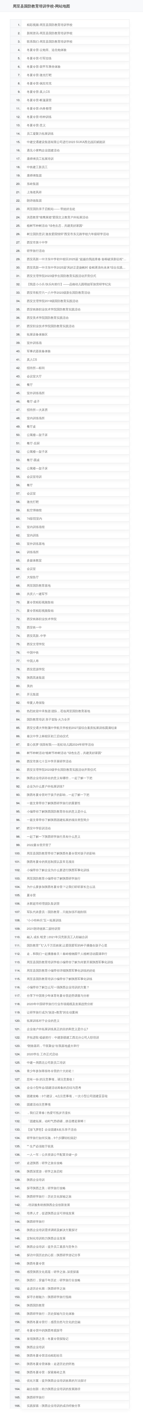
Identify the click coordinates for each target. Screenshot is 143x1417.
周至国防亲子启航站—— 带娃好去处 (51, 209)
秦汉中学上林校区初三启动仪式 (48, 736)
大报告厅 (33, 577)
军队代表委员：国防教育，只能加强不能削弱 (56, 912)
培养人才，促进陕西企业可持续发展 (50, 1213)
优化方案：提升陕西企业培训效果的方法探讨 (56, 1380)
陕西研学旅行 (36, 1221)
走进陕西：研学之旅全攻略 (45, 1163)
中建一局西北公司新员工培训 (46, 1062)
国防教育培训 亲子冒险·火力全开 (48, 719)
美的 (30, 686)
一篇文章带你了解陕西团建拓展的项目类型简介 (58, 820)
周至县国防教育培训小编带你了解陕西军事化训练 (59, 979)
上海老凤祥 (34, 192)
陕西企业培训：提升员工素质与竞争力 (52, 1246)
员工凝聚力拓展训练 (40, 133)
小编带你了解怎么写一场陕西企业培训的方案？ (58, 987)
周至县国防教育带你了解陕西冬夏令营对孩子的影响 (61, 853)
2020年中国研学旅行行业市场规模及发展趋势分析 (60, 1004)
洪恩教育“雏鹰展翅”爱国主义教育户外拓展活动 (57, 217)
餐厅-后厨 (33, 443)
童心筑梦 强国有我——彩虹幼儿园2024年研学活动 (60, 744)
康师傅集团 (34, 175)
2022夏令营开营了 (39, 845)
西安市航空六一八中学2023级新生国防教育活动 (58, 292)
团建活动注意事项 (39, 1104)
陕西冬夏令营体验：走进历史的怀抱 (50, 1364)
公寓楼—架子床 (37, 435)
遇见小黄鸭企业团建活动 (43, 150)
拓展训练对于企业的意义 (43, 1020)
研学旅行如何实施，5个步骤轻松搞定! (52, 1138)
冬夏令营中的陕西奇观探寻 (45, 1330)
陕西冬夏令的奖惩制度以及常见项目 (50, 861)
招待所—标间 (36, 368)
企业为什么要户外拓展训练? (45, 786)
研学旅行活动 (36, 250)
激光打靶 (33, 502)
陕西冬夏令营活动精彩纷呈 (45, 1355)
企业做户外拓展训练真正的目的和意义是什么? (57, 1029)
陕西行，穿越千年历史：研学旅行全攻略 (53, 1280)
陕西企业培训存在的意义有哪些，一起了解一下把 (59, 778)
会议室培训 (34, 476)
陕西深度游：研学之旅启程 (45, 1171)
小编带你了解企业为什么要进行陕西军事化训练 (58, 870)
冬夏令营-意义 (36, 125)
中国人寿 (33, 661)
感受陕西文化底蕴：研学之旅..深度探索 (53, 1272)
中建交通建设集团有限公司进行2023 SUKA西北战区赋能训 (66, 142)
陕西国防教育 (36, 1305)
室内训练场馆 (36, 527)
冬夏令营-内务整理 (39, 108)
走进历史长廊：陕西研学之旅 (46, 1288)
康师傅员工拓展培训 (40, 158)
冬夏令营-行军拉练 (39, 58)
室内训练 (33, 535)
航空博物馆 (34, 510)
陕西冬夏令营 (36, 1263)
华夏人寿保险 (36, 702)
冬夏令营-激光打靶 (39, 75)
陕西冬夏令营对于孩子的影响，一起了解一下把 (58, 794)
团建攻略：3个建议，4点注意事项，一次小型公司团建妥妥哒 (67, 1096)
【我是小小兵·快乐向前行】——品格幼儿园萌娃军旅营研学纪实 (69, 284)
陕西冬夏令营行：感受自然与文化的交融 (53, 1322)
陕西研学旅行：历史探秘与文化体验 (50, 1313)
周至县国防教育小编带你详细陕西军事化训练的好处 (61, 970)
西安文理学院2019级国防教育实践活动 (52, 301)
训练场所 (33, 552)
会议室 (31, 493)
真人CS (32, 359)
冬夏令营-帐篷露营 (39, 100)
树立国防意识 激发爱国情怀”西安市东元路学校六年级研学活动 (68, 234)
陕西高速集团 (36, 677)
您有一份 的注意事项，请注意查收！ (51, 1079)
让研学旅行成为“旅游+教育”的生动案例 (52, 1012)
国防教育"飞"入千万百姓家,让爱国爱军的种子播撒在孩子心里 (67, 945)
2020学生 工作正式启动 (42, 1054)
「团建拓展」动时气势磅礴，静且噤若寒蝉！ (56, 1121)
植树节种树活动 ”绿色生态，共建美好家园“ (55, 225)
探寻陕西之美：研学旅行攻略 (46, 1188)
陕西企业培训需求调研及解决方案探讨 (52, 1230)
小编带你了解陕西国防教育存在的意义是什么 (56, 811)
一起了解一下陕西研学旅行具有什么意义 (53, 836)
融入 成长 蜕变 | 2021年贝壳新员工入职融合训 (57, 937)
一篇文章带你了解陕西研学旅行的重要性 (53, 803)
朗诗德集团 (34, 200)
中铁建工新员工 (37, 167)
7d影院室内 (34, 518)
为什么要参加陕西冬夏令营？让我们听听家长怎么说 (61, 887)
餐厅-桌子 (33, 401)
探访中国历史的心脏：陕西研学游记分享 (53, 1255)
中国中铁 (33, 652)
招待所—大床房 (37, 409)
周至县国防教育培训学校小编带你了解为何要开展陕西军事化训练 (70, 962)
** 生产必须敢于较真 (40, 1146)
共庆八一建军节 (37, 594)
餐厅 (30, 384)
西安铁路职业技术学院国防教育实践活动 (53, 309)
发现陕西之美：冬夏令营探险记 (48, 1338)
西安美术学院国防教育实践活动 (48, 317)
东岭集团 (33, 184)
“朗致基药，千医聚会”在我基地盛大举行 (53, 1046)
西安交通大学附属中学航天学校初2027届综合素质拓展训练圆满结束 (72, 728)
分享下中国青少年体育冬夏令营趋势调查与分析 (58, 995)
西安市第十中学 (37, 242)
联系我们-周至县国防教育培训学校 (49, 41)
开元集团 (33, 694)
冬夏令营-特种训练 (39, 117)
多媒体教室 (34, 560)
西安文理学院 (36, 644)
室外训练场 (34, 343)
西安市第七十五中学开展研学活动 (49, 761)
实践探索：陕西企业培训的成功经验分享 (53, 1405)
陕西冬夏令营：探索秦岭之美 (46, 1372)
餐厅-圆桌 (33, 460)
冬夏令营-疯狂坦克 (39, 83)
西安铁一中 (34, 627)
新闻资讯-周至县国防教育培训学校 (49, 33)
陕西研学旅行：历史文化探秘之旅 (49, 1196)
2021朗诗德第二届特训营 (43, 928)
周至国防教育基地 (39, 585)
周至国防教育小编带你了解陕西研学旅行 (53, 878)
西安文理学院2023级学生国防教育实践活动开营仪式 (61, 276)
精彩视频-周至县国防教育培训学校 (49, 25)
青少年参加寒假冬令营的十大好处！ (50, 1071)
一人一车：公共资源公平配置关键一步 (52, 1154)
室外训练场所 (36, 393)
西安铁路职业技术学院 (42, 619)
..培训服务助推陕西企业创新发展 (48, 1205)
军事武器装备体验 (39, 351)
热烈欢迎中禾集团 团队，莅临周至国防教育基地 (58, 711)
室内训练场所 (36, 418)
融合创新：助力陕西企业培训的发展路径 (53, 1389)
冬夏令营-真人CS (38, 91)
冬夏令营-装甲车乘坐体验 (44, 66)
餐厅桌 (31, 426)
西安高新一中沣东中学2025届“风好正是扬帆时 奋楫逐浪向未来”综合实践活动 (77, 267)
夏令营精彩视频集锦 (40, 602)
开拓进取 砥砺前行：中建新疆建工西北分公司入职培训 (63, 1037)
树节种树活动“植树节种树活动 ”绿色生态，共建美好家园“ (64, 753)
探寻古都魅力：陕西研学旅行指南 (49, 1297)
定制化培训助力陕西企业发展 (46, 1238)
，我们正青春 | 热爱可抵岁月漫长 (49, 1113)
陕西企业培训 (36, 1179)
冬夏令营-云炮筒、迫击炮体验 (46, 50)
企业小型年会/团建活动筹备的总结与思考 (54, 1087)
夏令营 (31, 895)
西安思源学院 (36, 669)
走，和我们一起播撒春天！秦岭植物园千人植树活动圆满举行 (67, 953)
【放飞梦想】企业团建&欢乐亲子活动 (52, 1129)
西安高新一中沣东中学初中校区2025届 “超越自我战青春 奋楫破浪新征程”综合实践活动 (77, 259)
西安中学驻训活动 (39, 828)
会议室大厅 (34, 376)
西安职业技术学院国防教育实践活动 (50, 326)
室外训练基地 (36, 543)
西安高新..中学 (36, 635)
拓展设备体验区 (37, 334)
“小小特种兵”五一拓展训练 (44, 920)
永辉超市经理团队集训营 (43, 903)
